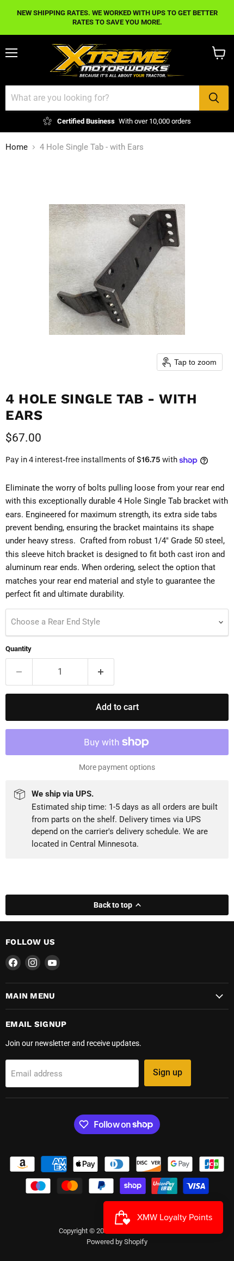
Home (16, 147)
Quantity (18, 649)
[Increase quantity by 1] (101, 671)
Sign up (167, 1072)
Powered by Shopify (117, 1242)
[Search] (214, 98)
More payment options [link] (117, 767)
